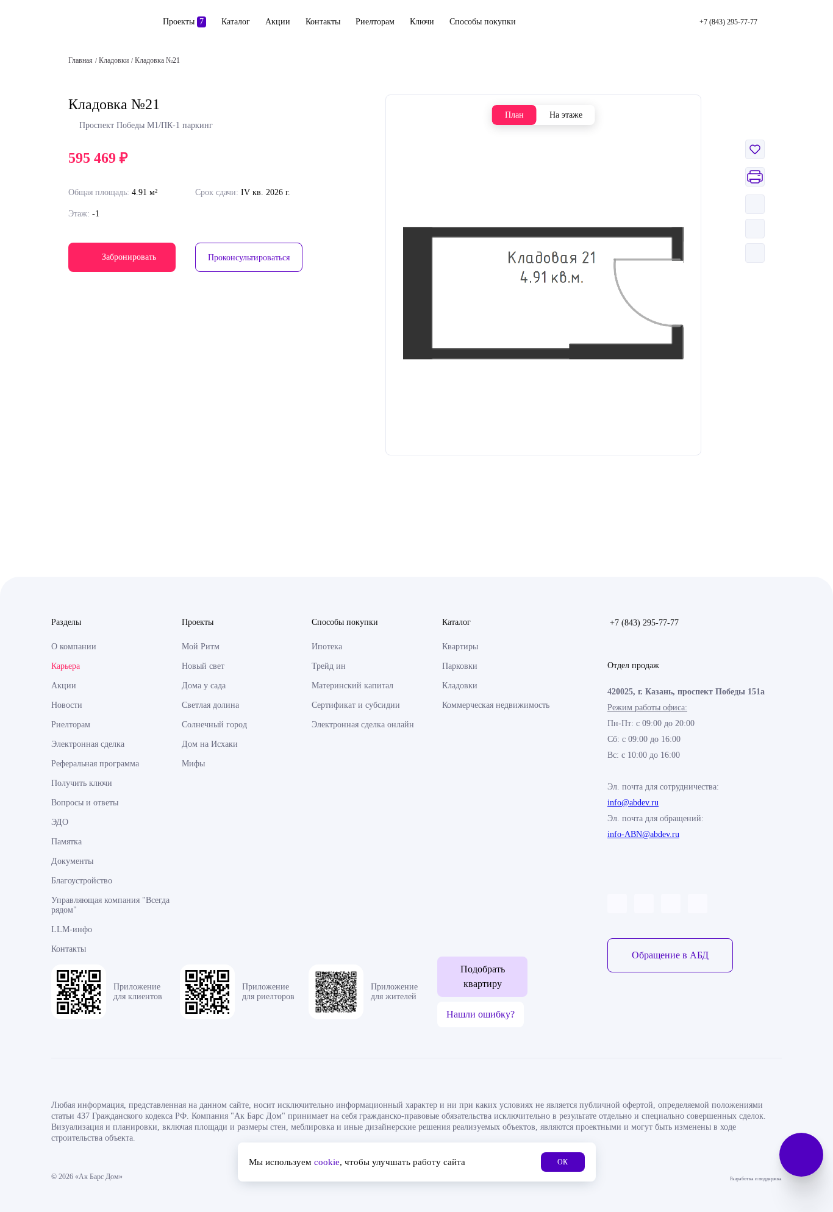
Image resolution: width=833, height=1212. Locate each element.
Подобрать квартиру (482, 976)
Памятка (66, 841)
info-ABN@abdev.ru (643, 834)
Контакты (323, 21)
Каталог (235, 21)
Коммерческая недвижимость (495, 705)
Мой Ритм (201, 646)
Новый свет (203, 666)
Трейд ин (329, 666)
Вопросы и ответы (84, 802)
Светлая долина (210, 705)
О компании (73, 646)
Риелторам (375, 21)
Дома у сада (204, 685)
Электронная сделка (87, 744)
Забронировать (129, 257)
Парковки (459, 666)
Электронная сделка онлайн (363, 724)
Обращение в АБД (670, 955)
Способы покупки (482, 21)
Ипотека (327, 646)
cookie (327, 1162)
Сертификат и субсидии (356, 705)
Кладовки (459, 685)
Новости (66, 705)
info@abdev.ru (633, 802)
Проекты (183, 21)
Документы (72, 861)
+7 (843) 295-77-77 (644, 622)
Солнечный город (214, 724)
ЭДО (59, 822)
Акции (277, 21)
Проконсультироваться (249, 257)
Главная (80, 60)
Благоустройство (81, 880)
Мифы (193, 763)
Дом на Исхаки (210, 744)
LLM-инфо (71, 929)
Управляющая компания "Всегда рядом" (110, 905)
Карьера (65, 666)
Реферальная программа (95, 763)
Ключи (422, 21)
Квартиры (460, 646)
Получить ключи (81, 783)
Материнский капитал (352, 685)
